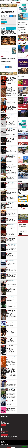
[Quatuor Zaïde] (3, 268)
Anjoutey (7, 321)
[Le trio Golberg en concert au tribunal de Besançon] (3, 147)
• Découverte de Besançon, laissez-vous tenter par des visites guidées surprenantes (22, 27)
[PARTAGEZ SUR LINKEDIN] (12, 16)
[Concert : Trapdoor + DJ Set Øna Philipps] (3, 122)
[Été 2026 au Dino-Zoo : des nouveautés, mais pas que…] (23, 113)
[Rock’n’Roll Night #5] (3, 304)
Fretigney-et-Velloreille (9, 345)
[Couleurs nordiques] (3, 197)
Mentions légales (3, 422)
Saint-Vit (7, 380)
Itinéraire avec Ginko (3, 22)
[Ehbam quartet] (3, 232)
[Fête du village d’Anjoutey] (3, 322)
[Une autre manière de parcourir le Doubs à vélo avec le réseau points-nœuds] (23, 149)
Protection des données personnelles (5, 420)
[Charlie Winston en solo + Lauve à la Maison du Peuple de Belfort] (3, 107)
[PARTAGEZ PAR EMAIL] (13, 16)
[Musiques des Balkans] (3, 204)
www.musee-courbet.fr (4, 64)
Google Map (3, 23)
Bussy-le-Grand (8, 356)
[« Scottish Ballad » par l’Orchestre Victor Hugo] (3, 289)
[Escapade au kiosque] (3, 177)
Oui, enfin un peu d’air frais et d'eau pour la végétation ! (22, 226)
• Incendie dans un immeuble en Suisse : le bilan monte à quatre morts (22, 32)
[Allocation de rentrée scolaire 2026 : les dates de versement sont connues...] (23, 175)
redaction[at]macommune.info (4, 431)
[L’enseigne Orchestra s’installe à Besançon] (23, 135)
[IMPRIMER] (15, 16)
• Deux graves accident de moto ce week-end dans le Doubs (22, 22)
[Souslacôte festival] (3, 408)
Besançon (7, 114)
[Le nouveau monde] (3, 239)
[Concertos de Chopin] (3, 275)
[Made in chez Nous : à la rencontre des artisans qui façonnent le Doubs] (23, 71)
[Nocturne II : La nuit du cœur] (3, 245)
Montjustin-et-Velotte (9, 337)
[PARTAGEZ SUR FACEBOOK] (9, 16)
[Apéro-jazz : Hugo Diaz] (3, 297)
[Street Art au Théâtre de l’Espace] (3, 211)
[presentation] (18, 168)
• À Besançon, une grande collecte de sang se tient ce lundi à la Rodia (22, 30)
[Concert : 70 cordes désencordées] (3, 338)
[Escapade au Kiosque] (3, 190)
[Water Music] (3, 115)
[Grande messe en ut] (3, 219)
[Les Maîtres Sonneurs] (3, 184)
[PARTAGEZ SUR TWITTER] (11, 16)
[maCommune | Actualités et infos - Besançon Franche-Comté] (12, 2)
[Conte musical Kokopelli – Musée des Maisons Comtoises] (3, 87)
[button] (1, 2)
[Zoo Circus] (3, 225)
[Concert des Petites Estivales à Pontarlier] (3, 390)
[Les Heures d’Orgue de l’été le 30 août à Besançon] (3, 311)
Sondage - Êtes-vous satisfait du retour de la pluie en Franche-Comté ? (23, 225)
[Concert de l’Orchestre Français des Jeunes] (3, 329)
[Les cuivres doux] (3, 401)
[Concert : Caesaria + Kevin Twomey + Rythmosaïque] (3, 130)
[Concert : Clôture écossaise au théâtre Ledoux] (3, 139)
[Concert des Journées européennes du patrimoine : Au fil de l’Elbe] (3, 357)
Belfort (7, 128)
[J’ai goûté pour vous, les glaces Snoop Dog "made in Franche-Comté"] (23, 48)
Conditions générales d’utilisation (5, 423)
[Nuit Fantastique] (3, 165)
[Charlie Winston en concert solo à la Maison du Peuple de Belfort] (3, 78)
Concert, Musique (5, 8)
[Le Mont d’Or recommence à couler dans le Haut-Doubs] (23, 90)
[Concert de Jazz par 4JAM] (3, 381)
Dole (7, 98)
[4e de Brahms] (3, 261)
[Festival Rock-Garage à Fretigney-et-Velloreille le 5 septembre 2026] (3, 347)
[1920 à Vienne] (3, 171)
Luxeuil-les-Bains (8, 244)
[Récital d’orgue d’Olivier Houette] (3, 99)
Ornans (2, 8)
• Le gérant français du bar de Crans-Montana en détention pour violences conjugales (22, 25)
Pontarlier (7, 388)
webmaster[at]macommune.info (4, 438)
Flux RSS (2, 421)
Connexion (25, 108)
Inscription (20, 108)
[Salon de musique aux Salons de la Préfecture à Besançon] (3, 157)
